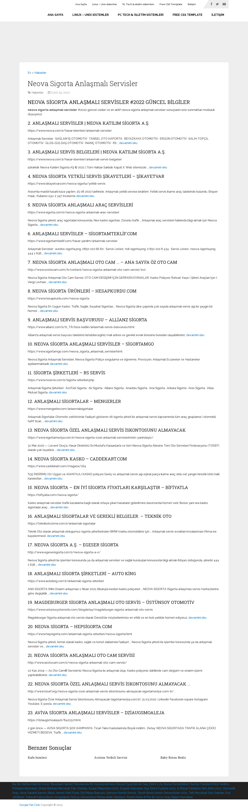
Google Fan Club (29, 804)
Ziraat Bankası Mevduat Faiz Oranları (62, 788)
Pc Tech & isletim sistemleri (138, 4)
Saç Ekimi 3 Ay (152, 784)
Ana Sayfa (81, 4)
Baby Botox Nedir (173, 757)
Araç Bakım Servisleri (178, 797)
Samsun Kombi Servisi (121, 793)
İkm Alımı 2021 (211, 788)
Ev (29, 72)
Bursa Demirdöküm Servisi (181, 784)
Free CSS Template (171, 4)
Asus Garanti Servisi (33, 793)
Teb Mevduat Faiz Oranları (206, 793)
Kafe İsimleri (37, 757)
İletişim (192, 4)
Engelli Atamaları (131, 788)
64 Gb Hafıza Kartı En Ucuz (30, 784)
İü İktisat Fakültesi (189, 788)
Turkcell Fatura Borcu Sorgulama (47, 797)
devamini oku (128, 143)
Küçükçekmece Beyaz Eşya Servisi (118, 784)
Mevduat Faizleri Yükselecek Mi (71, 784)
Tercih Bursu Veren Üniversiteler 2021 (162, 793)
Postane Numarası (24, 788)
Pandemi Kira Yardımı (214, 784)
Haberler (40, 72)
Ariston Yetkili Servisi (110, 757)
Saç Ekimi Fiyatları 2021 (160, 788)
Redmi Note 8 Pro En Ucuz (145, 797)
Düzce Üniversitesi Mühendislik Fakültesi (98, 797)
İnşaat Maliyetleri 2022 (104, 788)
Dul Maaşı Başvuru (92, 793)
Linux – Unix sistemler (104, 4)
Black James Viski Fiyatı (63, 793)
